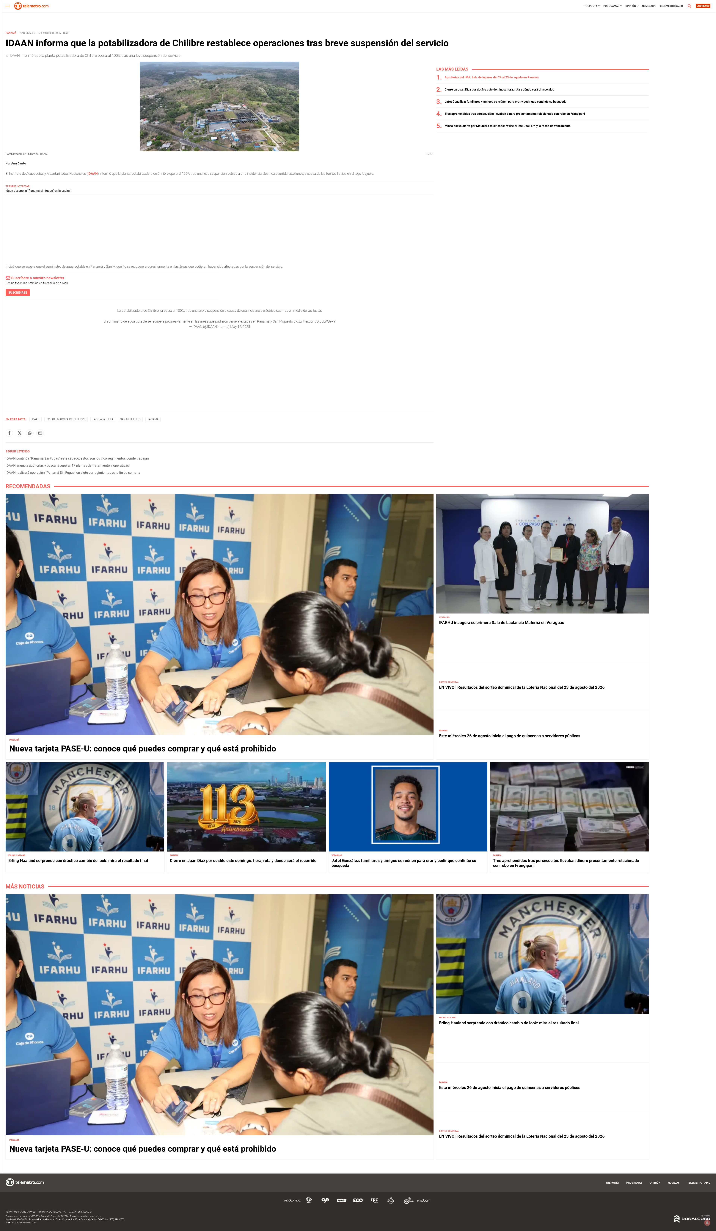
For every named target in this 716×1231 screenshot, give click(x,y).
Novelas (648, 6)
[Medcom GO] (292, 1203)
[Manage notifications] (707, 1223)
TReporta (590, 6)
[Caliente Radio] (391, 1203)
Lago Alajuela (102, 419)
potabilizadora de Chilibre (66, 419)
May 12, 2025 (240, 327)
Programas (611, 6)
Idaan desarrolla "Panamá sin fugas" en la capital (38, 190)
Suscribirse (17, 292)
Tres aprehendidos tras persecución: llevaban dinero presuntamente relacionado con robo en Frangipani (515, 114)
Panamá (152, 419)
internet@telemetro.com (24, 1222)
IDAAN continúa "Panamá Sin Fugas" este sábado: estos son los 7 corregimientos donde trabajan (77, 458)
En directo (703, 6)
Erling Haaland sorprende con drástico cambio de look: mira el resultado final (78, 860)
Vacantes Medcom (80, 1211)
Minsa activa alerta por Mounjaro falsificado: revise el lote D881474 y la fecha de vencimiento (508, 126)
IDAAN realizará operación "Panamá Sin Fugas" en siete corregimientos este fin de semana (73, 472)
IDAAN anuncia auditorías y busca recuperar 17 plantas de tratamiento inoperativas (67, 465)
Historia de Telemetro (52, 1211)
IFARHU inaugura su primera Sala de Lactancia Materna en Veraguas (501, 622)
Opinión (630, 6)
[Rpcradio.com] (374, 1203)
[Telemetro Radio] (407, 1203)
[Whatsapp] (30, 433)
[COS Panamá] (341, 1203)
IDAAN (93, 173)
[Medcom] (423, 1203)
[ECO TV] (358, 1203)
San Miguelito (130, 419)
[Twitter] (19, 433)
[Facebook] (9, 433)
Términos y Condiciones (20, 1211)
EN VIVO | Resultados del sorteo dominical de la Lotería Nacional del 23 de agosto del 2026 (522, 687)
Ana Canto (18, 163)
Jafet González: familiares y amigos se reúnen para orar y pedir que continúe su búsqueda (505, 101)
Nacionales (27, 32)
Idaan (36, 419)
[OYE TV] (325, 1203)
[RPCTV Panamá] (309, 1203)
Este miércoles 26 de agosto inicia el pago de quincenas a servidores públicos (509, 736)
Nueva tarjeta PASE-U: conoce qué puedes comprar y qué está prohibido (142, 749)
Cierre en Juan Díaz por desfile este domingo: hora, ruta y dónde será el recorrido (499, 89)
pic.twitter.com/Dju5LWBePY (315, 321)
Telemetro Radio (671, 6)
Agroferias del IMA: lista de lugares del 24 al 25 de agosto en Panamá (492, 77)
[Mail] (40, 433)
